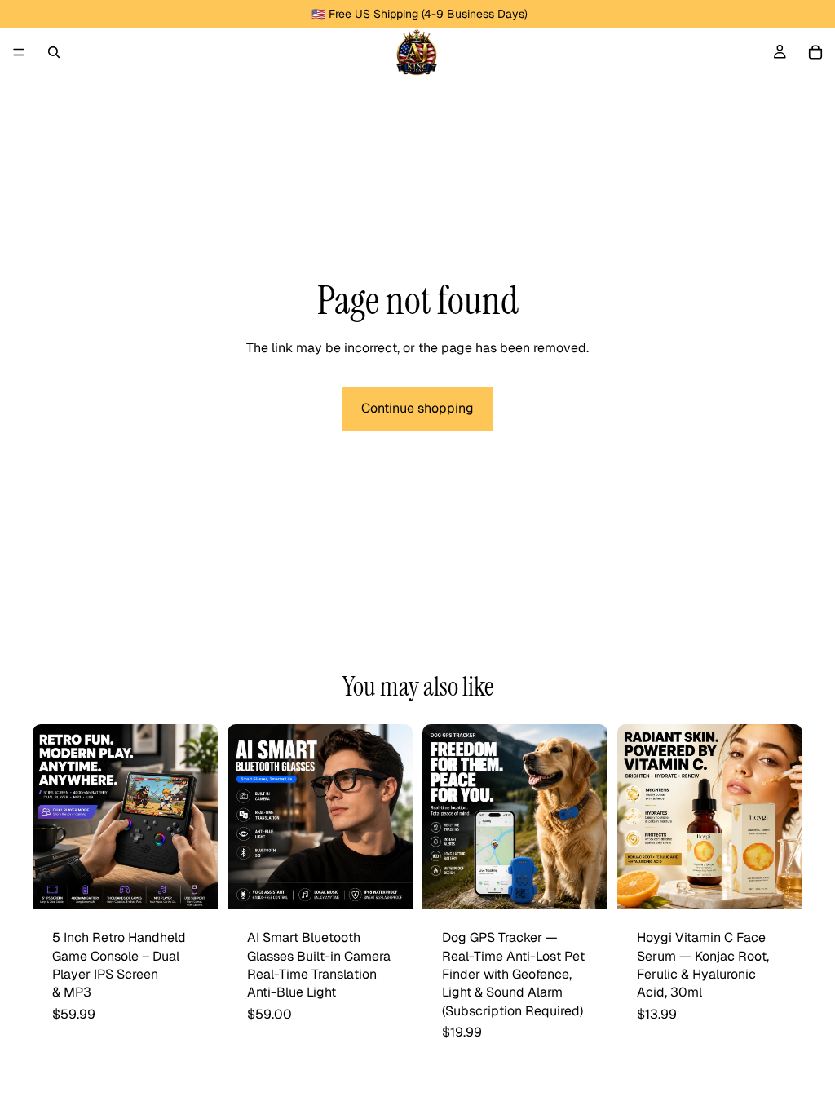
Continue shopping (417, 408)
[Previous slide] (50, 817)
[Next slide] (200, 817)
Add (596, 883)
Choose (206, 883)
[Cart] (815, 52)
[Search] (54, 52)
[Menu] (19, 52)
